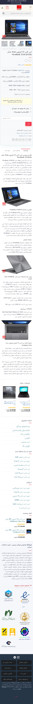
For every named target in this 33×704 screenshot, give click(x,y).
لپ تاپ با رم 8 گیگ (22, 473)
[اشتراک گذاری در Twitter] (23, 139)
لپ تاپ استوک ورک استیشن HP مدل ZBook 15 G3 (24, 403)
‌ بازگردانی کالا (25, 434)
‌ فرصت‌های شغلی (7, 679)
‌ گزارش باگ (26, 446)
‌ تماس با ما (23, 674)
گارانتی (27, 438)
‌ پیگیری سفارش (23, 662)
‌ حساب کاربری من (8, 662)
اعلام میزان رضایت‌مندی (21, 430)
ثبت (28, 124)
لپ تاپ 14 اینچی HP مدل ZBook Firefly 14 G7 (10, 403)
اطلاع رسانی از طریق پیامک (21, 112)
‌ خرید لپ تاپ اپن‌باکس (21, 488)
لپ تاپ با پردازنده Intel (21, 504)
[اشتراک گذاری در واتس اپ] (29, 139)
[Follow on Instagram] (18, 657)
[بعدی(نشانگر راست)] (25, 701)
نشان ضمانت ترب (24, 637)
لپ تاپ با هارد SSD (22, 457)
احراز (23, 607)
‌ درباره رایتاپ (7, 668)
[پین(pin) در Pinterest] (16, 139)
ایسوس (26, 133)
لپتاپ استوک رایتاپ (24, 49)
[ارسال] (3, 13)
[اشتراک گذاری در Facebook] (26, 139)
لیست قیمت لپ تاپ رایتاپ (9, 49)
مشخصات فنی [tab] (16, 150)
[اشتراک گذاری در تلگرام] (13, 139)
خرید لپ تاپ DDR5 (22, 500)
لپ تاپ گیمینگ (23, 469)
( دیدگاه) (21, 65)
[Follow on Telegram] (15, 657)
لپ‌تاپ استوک (20, 133)
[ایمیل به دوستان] (19, 139)
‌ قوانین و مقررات (7, 674)
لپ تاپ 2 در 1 (24, 508)
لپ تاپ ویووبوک (23, 136)
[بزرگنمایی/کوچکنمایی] (25, 693)
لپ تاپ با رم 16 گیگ (22, 477)
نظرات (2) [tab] (7, 150)
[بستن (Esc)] (31, 693)
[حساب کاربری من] (2, 8)
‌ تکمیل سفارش (23, 668)
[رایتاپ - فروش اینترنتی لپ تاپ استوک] (19, 8)
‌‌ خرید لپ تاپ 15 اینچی (21, 496)
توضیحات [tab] (25, 150)
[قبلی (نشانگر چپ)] (31, 701)
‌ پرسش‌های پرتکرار (23, 426)
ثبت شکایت (25, 442)
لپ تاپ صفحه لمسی (22, 465)
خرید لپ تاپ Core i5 (22, 492)
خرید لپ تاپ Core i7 (22, 461)
